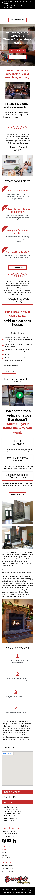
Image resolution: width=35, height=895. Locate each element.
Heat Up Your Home (17, 442)
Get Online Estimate (8, 868)
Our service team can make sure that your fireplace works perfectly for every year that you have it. (17, 486)
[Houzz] (15, 841)
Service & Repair (7, 871)
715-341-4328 (9, 797)
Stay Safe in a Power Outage (17, 459)
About (4, 852)
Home (4, 850)
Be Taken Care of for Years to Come (17, 476)
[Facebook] (4, 841)
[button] (17, 13)
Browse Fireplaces (8, 866)
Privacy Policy (6, 858)
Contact (4, 855)
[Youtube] (9, 841)
